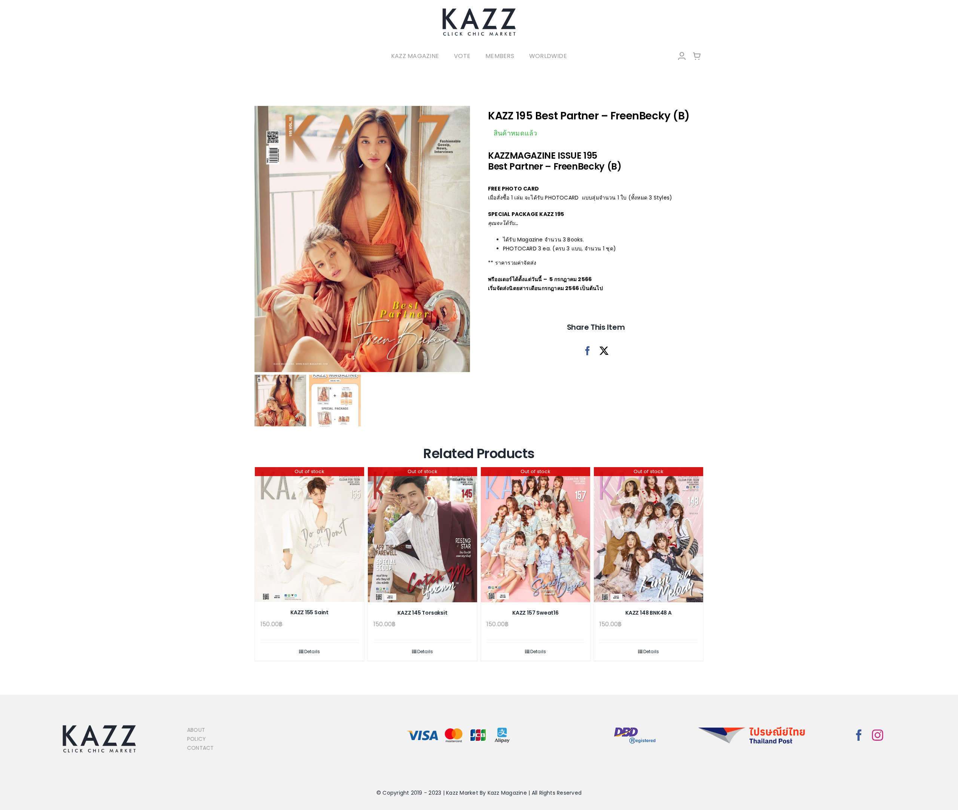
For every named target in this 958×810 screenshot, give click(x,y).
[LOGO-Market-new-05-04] (479, 10)
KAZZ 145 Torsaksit (422, 612)
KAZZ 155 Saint (309, 612)
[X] (604, 350)
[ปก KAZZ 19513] (362, 239)
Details (312, 651)
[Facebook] (587, 350)
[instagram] (877, 735)
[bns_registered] (635, 728)
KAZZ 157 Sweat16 (535, 612)
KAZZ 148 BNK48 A (648, 612)
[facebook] (858, 735)
